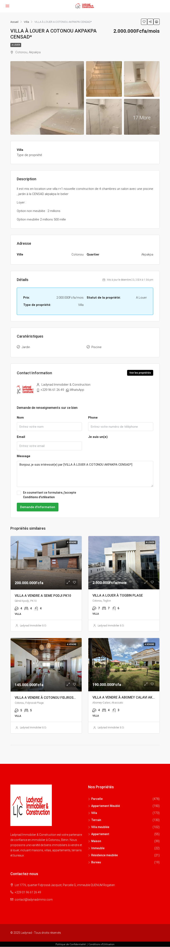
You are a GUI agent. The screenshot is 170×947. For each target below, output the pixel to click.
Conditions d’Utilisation (101, 944)
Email (21, 437)
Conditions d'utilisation (39, 497)
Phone (93, 417)
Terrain (96, 820)
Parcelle (97, 798)
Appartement (100, 834)
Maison (96, 841)
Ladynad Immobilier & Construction (39, 625)
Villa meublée (100, 827)
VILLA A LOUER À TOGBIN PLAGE (117, 595)
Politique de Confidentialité (71, 944)
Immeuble (97, 848)
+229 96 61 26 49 (52, 390)
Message (23, 456)
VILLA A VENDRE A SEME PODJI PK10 (43, 596)
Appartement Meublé (105, 806)
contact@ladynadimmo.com (34, 899)
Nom (20, 417)
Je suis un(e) (98, 437)
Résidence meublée (104, 855)
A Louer (16, 45)
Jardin (26, 347)
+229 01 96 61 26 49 (28, 892)
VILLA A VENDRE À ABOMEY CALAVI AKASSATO (128, 697)
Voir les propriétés (140, 372)
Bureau (96, 862)
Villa (94, 813)
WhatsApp (77, 390)
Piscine (96, 347)
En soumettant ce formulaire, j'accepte (49, 495)
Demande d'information (37, 507)
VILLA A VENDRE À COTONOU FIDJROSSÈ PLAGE (52, 698)
